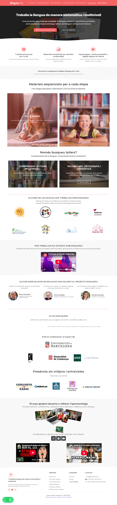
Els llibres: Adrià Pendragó (56, 489)
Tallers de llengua (56, 3)
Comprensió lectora (68, 3)
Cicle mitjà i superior (43, 3)
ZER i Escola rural (81, 3)
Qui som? (71, 476)
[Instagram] (53, 438)
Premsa (71, 479)
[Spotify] (58, 438)
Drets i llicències (67, 497)
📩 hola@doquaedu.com (92, 476)
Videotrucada (92, 3)
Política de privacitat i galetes (54, 497)
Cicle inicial (32, 3)
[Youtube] (63, 438)
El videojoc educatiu (54, 487)
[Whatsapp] (15, 490)
